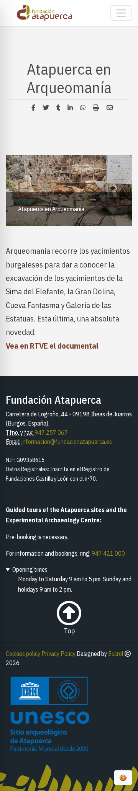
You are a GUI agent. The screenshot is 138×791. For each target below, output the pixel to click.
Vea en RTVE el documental (52, 346)
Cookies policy (23, 653)
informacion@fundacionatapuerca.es (66, 441)
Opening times (30, 569)
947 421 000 (108, 553)
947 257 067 (51, 432)
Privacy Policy (58, 653)
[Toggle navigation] (121, 13)
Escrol (115, 653)
